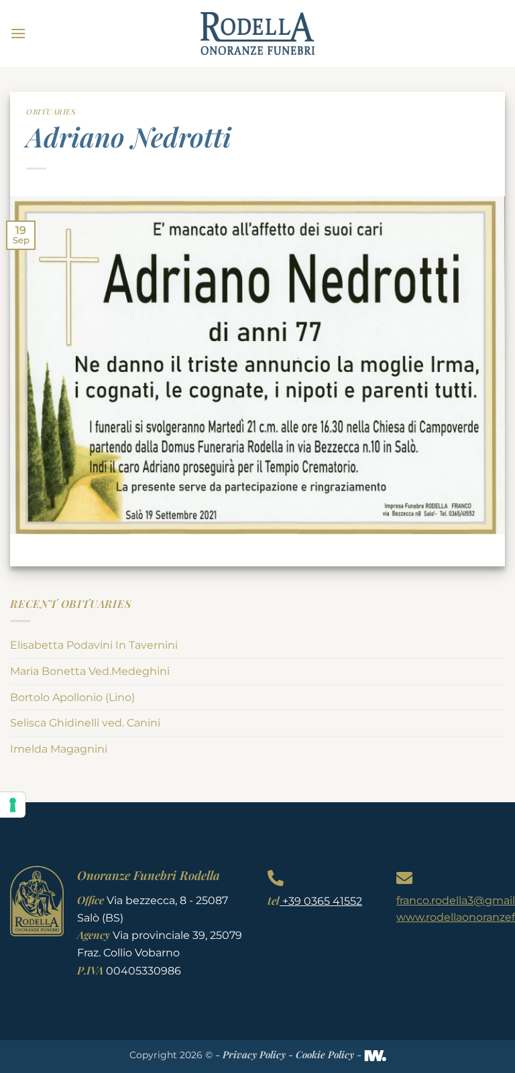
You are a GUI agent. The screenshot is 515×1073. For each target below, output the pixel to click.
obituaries (51, 112)
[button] (18, 33)
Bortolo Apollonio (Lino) (72, 697)
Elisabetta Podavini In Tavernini (94, 645)
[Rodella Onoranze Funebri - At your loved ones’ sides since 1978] (257, 33)
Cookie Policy (325, 1054)
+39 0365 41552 (321, 901)
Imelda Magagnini (58, 749)
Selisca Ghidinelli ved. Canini (85, 722)
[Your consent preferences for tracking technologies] (12, 805)
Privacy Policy (254, 1054)
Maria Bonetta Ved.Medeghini (90, 671)
